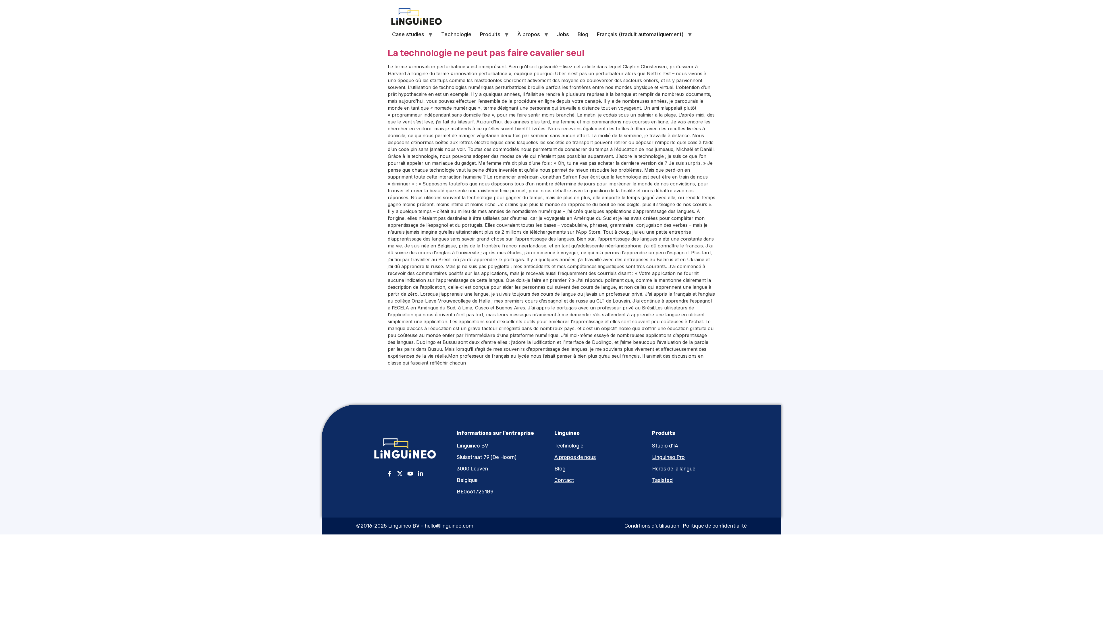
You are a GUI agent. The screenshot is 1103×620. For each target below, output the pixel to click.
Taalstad (662, 480)
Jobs (563, 34)
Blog (583, 34)
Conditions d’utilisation (651, 526)
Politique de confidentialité (715, 526)
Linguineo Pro (668, 457)
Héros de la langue (673, 469)
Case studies (408, 34)
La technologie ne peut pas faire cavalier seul (486, 52)
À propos (528, 34)
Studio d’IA (665, 446)
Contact (564, 480)
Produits (490, 34)
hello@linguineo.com (449, 526)
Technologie (456, 34)
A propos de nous (575, 457)
